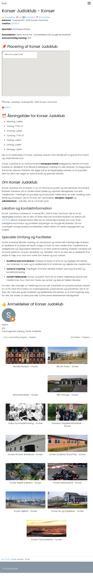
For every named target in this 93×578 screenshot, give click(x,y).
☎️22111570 (6, 107)
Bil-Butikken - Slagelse (80, 337)
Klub (4, 3)
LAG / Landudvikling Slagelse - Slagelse (20, 337)
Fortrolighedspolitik (10, 569)
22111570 (15, 23)
